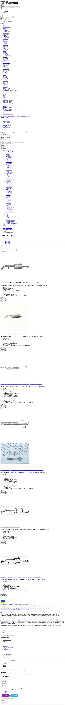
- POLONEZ (9, 191)
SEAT (4, 75)
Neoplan (5, 97)
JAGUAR (5, 49)
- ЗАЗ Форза (9, 211)
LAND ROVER (7, 55)
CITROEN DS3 (6, 127)
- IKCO (7, 171)
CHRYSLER (6, 33)
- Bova (7, 213)
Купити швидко (4, 300)
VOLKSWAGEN (7, 85)
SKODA (5, 76)
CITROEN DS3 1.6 (7, 243)
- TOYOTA (8, 204)
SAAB (5, 73)
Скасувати (3, 143)
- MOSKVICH (9, 187)
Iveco (4, 95)
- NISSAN (8, 188)
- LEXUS (8, 180)
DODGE (5, 39)
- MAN (7, 216)
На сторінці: (3, 251)
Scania (5, 99)
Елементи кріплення (7, 107)
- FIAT (7, 164)
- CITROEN (8, 158)
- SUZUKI (8, 201)
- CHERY (8, 155)
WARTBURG (6, 88)
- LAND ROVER (10, 179)
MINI (4, 61)
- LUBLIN (8, 181)
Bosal (9, 532)
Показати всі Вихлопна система (10, 90)
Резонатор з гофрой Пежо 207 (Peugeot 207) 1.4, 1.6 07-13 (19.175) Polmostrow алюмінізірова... (21, 384)
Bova (4, 92)
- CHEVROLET (9, 156)
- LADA (8, 176)
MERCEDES (6, 60)
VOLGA (5, 84)
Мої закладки (6, 656)
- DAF (7, 214)
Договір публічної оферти (8, 635)
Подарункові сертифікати (8, 647)
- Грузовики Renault (10, 221)
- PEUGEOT (9, 190)
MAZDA (5, 59)
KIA (4, 52)
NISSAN (5, 65)
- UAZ (7, 205)
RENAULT (6, 71)
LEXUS (5, 57)
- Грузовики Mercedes (10, 220)
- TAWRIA (8, 203)
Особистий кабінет (7, 654)
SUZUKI (5, 79)
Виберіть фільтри (9, 143)
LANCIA (5, 54)
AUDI (4, 28)
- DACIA (8, 159)
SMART (5, 77)
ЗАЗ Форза (6, 89)
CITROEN (5, 34)
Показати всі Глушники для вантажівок (11, 104)
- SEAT (7, 197)
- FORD (8, 165)
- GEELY (8, 167)
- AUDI (7, 152)
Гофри (4, 106)
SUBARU (5, 78)
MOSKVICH (6, 64)
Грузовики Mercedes (8, 100)
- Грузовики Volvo (9, 222)
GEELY (5, 43)
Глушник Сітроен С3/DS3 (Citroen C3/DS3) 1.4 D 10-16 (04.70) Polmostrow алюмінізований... (21, 282)
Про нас (5, 634)
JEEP (4, 51)
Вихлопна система (7, 25)
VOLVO (5, 87)
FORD (5, 41)
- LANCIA (8, 178)
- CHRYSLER (9, 157)
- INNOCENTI (9, 172)
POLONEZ (6, 69)
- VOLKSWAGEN (10, 207)
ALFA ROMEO (6, 27)
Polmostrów (10, 288)
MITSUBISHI (6, 63)
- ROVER (8, 195)
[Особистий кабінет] (1, 9)
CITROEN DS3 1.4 (7, 241)
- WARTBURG (9, 209)
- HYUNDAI (9, 170)
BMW (4, 29)
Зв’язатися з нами (7, 640)
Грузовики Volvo (7, 102)
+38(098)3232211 (4, 117)
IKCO (4, 47)
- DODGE (8, 163)
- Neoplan (8, 217)
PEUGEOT (6, 67)
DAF (4, 94)
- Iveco (7, 215)
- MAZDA (8, 182)
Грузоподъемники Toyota (9, 103)
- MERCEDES (9, 183)
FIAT (4, 40)
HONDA (5, 45)
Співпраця (5, 632)
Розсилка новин (6, 658)
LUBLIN (5, 58)
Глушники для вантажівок (8, 91)
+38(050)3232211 (4, 118)
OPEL (4, 66)
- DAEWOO (9, 160)
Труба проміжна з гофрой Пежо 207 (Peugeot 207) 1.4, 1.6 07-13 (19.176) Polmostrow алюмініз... (22, 470)
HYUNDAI (6, 46)
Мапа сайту (5, 641)
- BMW (7, 154)
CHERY (5, 30)
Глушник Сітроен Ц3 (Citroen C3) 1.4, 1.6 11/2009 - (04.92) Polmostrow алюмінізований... (20, 333)
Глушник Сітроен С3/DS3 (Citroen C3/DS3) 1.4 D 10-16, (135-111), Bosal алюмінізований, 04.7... (22, 577)
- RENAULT (9, 193)
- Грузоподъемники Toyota (11, 223)
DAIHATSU (6, 37)
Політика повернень (7, 631)
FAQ (4, 630)
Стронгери (5, 111)
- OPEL (8, 189)
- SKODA (8, 198)
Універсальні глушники (8, 114)
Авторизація (5, 12)
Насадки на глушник (7, 109)
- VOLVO (8, 208)
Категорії (2, 23)
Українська (8, 7)
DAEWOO (6, 36)
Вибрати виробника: (5, 249)
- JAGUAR (8, 173)
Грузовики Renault (7, 101)
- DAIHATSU (9, 162)
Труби (4, 112)
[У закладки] (1, 301)
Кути (4, 108)
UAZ (4, 83)
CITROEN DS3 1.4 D (7, 242)
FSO (4, 42)
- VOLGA (8, 206)
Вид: (2, 246)
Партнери (5, 648)
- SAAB (8, 196)
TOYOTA (5, 82)
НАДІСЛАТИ (4, 703)
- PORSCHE (9, 192)
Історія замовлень (7, 655)
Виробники (5, 646)
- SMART (8, 199)
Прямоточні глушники (8, 110)
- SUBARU (8, 200)
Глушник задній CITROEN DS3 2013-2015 (10, 527)
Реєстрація (5, 11)
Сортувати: (3, 248)
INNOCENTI (6, 48)
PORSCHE (6, 70)
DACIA (5, 35)
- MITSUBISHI (9, 185)
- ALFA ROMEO (9, 151)
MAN (4, 96)
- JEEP (7, 174)
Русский (17, 7)
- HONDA (8, 168)
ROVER (5, 72)
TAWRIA (5, 81)
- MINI (7, 184)
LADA (5, 53)
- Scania (7, 218)
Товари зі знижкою (7, 649)
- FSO (7, 166)
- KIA (7, 175)
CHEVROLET (6, 31)
